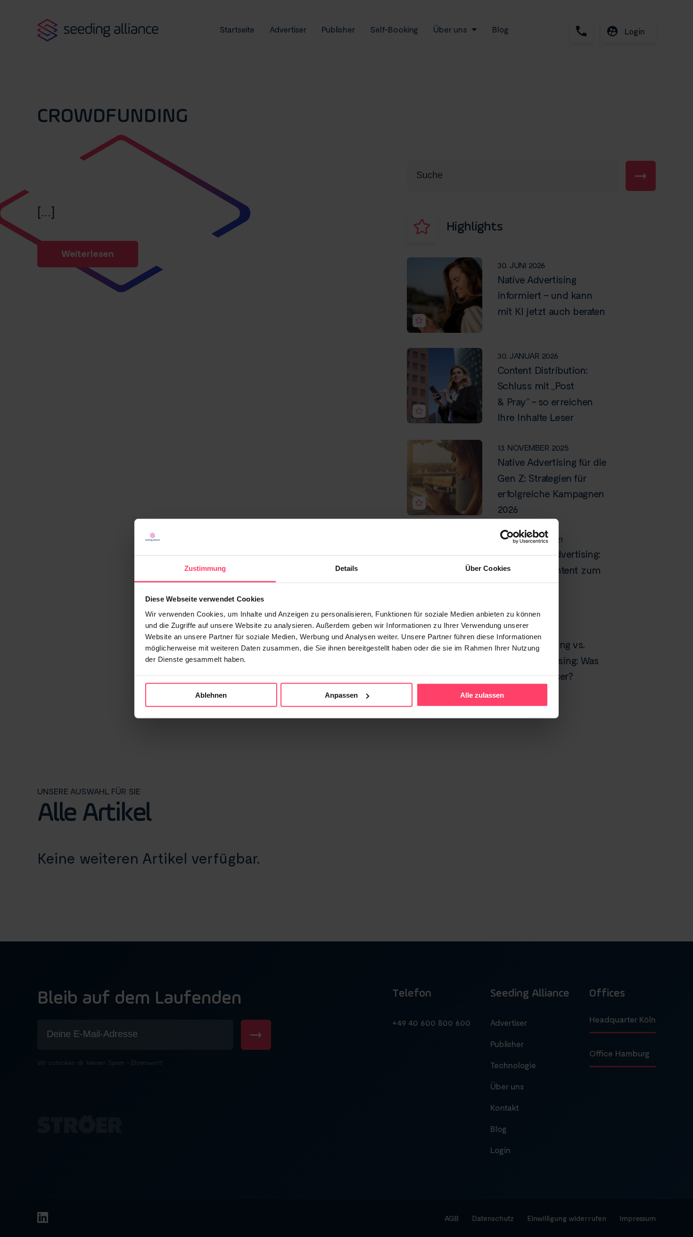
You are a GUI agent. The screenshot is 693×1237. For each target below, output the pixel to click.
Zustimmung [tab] (205, 568)
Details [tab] (346, 568)
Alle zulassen (482, 695)
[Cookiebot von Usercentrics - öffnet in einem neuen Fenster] (507, 537)
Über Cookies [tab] (488, 568)
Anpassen (341, 695)
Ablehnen (211, 695)
